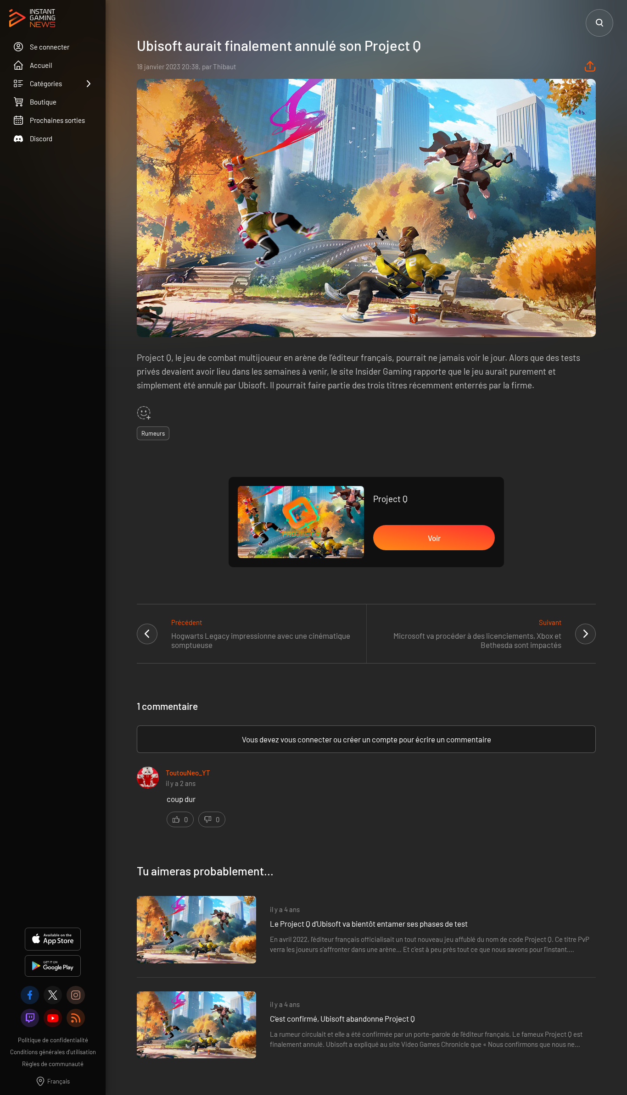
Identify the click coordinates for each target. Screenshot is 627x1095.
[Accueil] (32, 18)
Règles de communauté (53, 1063)
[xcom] (53, 995)
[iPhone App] (53, 939)
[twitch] (30, 1018)
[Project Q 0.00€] (301, 522)
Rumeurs (153, 433)
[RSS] (76, 1018)
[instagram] (76, 995)
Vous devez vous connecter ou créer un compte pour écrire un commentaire (366, 739)
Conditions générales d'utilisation (53, 1052)
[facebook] (30, 995)
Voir (434, 537)
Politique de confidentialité (53, 1040)
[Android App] (53, 966)
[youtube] (53, 1018)
